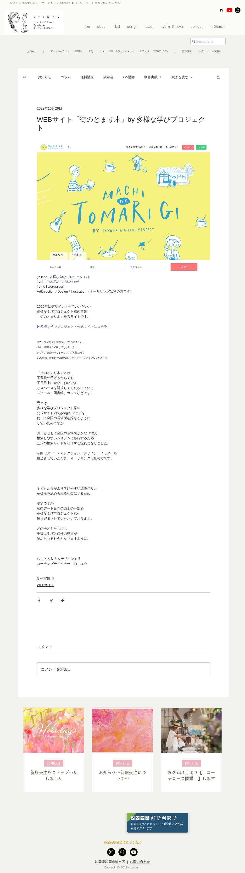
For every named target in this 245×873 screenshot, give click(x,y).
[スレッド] (122, 852)
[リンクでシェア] (62, 600)
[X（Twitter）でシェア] (51, 600)
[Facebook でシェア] (39, 600)
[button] (43, 51)
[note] (221, 10)
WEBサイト (45, 585)
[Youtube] (134, 852)
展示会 (108, 77)
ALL (25, 77)
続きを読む (180, 77)
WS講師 (129, 77)
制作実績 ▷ (153, 77)
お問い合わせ (140, 862)
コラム (66, 77)
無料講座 (87, 77)
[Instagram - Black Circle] (237, 10)
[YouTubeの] (229, 10)
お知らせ (44, 77)
